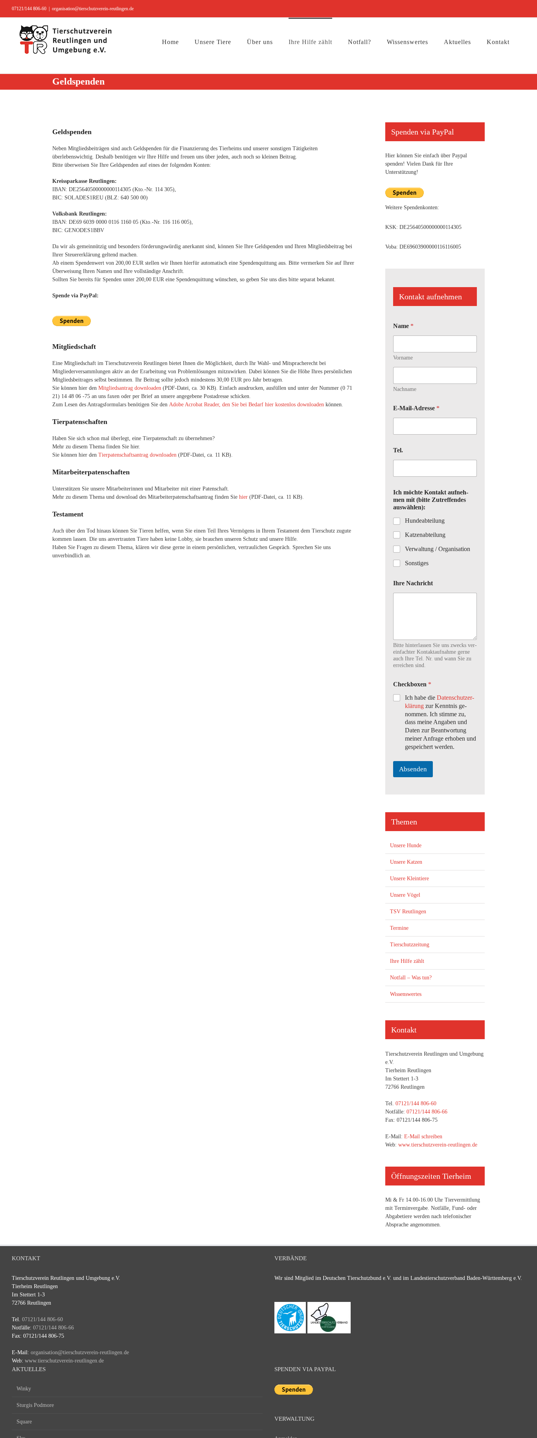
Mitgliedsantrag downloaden (129, 388)
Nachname (404, 389)
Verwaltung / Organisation (437, 549)
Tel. (398, 450)
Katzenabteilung (425, 534)
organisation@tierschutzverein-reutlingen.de (93, 8)
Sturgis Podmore (35, 1405)
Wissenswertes (405, 994)
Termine (399, 928)
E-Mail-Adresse (416, 408)
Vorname (403, 358)
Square (24, 1422)
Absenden (413, 769)
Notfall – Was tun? (411, 978)
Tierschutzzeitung (409, 945)
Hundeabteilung (425, 520)
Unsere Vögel (405, 895)
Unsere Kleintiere (409, 878)
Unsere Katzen (406, 862)
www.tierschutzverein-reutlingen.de (437, 1145)
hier (243, 497)
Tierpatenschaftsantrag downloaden (137, 455)
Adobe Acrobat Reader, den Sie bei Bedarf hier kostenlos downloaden (246, 404)
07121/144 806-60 (29, 8)
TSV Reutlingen (408, 911)
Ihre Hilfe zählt (407, 961)
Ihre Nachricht (413, 583)
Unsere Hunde (405, 845)
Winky (24, 1389)
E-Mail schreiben (423, 1136)
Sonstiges (416, 563)
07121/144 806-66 (426, 1112)
